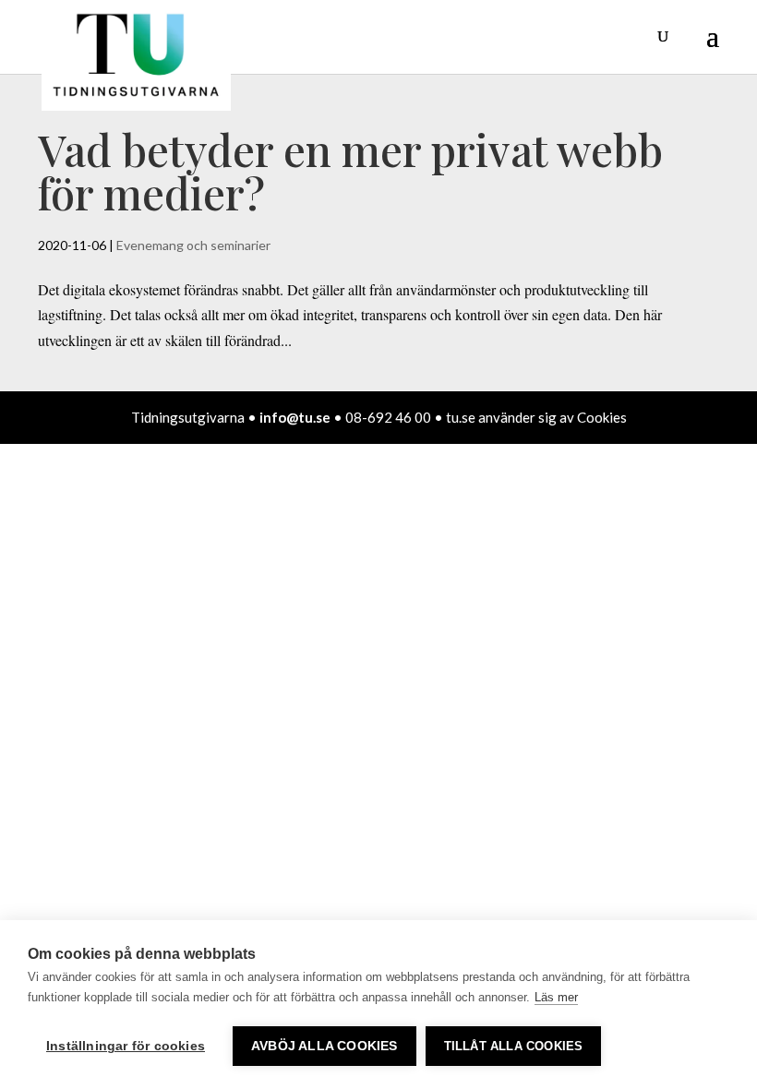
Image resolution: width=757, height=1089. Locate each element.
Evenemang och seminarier (193, 245)
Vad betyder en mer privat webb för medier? (350, 170)
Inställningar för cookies (125, 1046)
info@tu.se (294, 417)
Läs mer (556, 997)
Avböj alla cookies (324, 1046)
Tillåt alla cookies (513, 1046)
